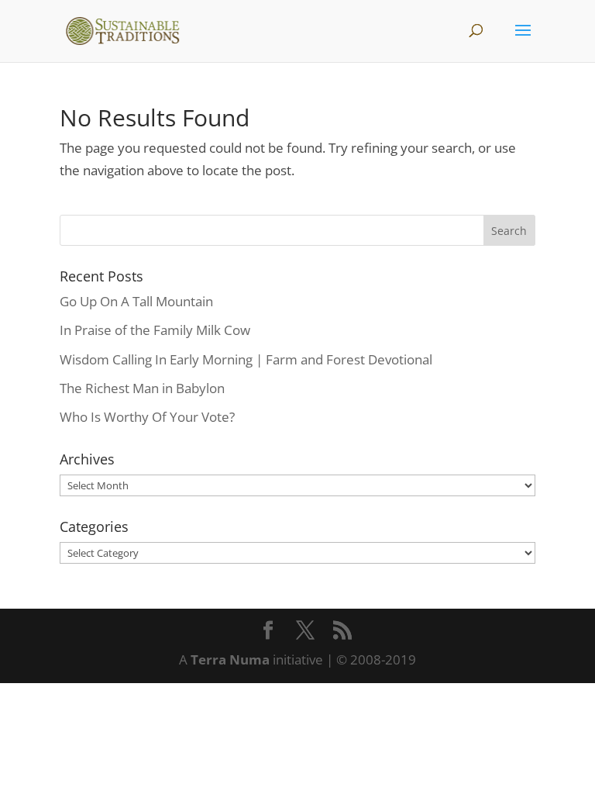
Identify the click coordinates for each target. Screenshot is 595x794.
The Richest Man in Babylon (142, 388)
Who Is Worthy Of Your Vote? (147, 417)
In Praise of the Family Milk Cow (155, 330)
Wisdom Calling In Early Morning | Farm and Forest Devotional (246, 359)
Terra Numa (230, 659)
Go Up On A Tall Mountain (136, 301)
